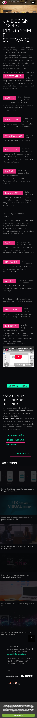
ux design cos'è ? (20, 453)
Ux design (13, 385)
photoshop (12, 309)
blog (9, 662)
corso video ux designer (18, 660)
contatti (11, 659)
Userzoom (11, 119)
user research (21, 419)
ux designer (20, 411)
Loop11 (9, 98)
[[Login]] (1, 687)
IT (29, 2)
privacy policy (20, 662)
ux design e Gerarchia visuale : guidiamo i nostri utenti (18, 440)
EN (26, 2)
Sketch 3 (10, 326)
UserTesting (13, 76)
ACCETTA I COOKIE (18, 715)
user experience (25, 659)
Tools (24, 385)
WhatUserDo (13, 136)
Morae (9, 171)
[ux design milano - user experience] (10, 2)
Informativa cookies (17, 663)
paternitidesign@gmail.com (16, 654)
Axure (9, 281)
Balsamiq (11, 262)
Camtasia (11, 149)
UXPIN (8, 243)
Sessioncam (12, 193)
